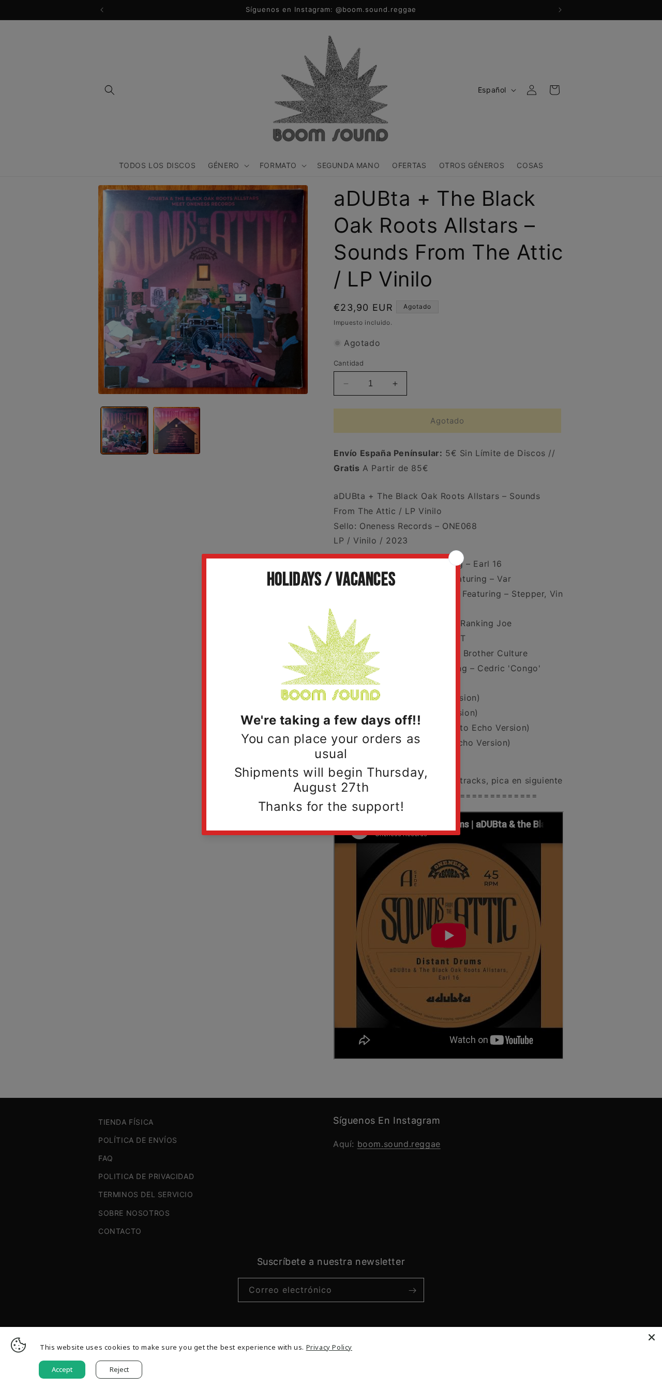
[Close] (651, 1337)
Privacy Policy (329, 1347)
